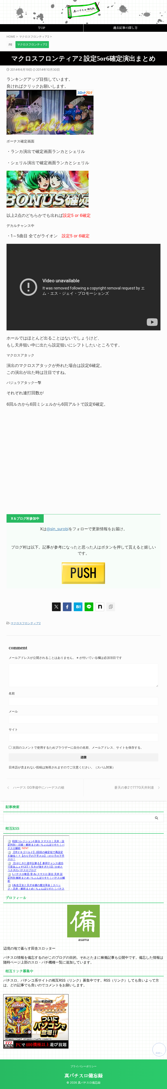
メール (13, 711)
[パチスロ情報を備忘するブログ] (83, 15)
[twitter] (56, 606)
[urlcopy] (110, 606)
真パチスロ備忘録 (83, 1076)
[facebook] (67, 606)
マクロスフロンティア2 (26, 623)
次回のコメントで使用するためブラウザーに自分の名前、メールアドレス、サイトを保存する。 (78, 747)
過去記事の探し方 (125, 27)
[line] (89, 606)
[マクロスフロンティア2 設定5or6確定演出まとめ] (78, 606)
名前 (12, 693)
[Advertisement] (83, 458)
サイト (13, 729)
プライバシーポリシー (83, 1066)
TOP (41, 27)
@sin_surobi (57, 529)
